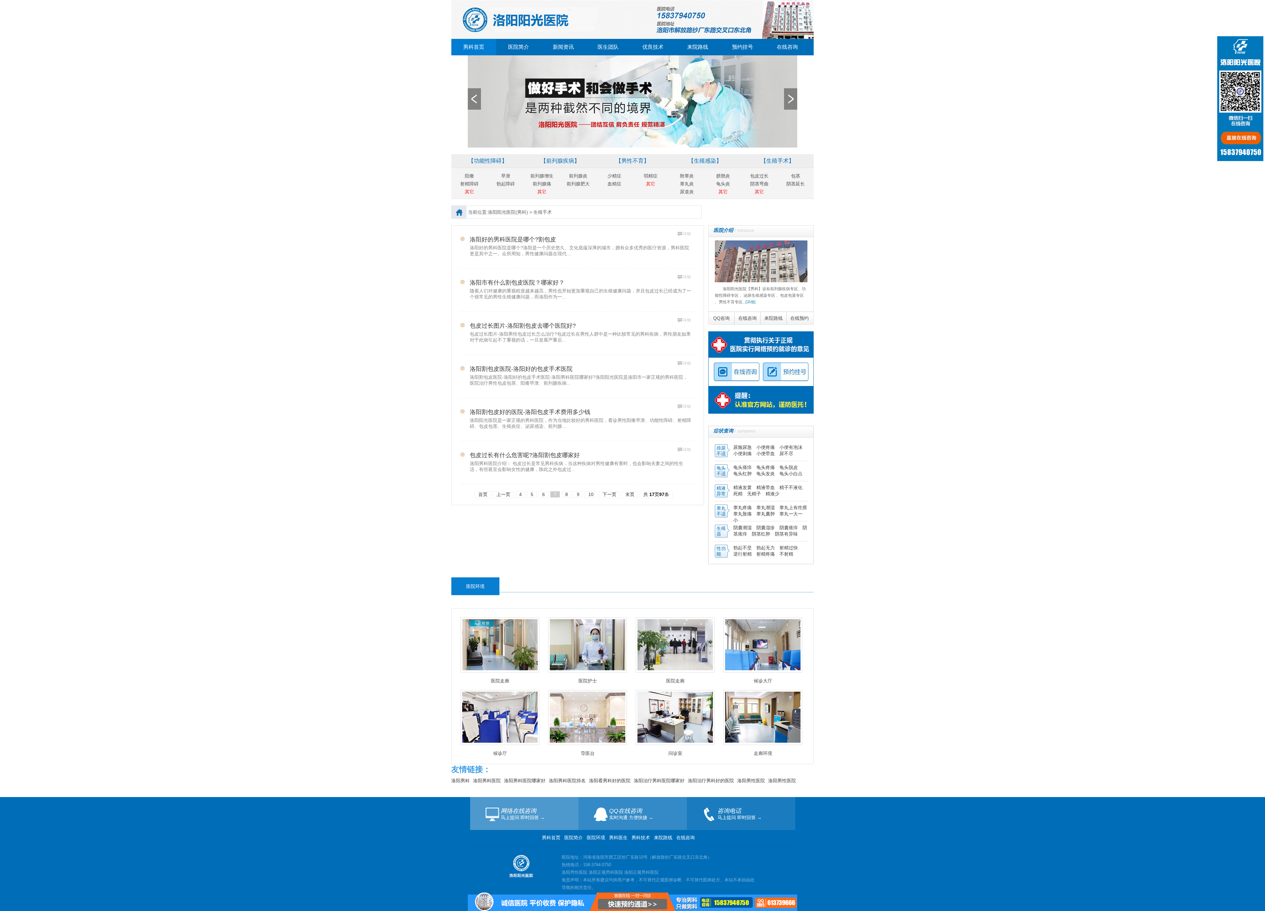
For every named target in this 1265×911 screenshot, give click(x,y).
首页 (483, 494)
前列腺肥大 (578, 183)
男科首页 (473, 47)
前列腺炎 (578, 176)
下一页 (609, 494)
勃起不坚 (742, 547)
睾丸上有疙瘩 (793, 507)
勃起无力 (766, 547)
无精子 (754, 493)
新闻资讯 (563, 47)
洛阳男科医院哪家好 (525, 780)
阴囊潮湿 (742, 527)
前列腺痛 (542, 183)
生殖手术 (542, 212)
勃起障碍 (505, 183)
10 (591, 494)
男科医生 (619, 837)
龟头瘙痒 (743, 467)
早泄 (505, 176)
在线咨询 (787, 47)
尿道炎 (687, 191)
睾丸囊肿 (765, 513)
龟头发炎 (766, 473)
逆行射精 (743, 554)
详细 (687, 234)
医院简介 (518, 47)
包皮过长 (759, 176)
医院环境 (596, 837)
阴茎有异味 (786, 534)
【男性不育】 (632, 161)
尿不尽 (786, 453)
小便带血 (766, 453)
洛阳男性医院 (751, 780)
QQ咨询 (721, 318)
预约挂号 (742, 47)
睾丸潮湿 (766, 507)
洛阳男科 (460, 780)
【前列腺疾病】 (560, 161)
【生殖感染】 (705, 161)
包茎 (795, 176)
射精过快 (788, 547)
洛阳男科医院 (487, 780)
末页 (629, 494)
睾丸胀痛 (743, 513)
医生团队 (608, 47)
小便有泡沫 (790, 447)
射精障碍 (469, 183)
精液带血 (766, 487)
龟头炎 (723, 183)
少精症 (614, 176)
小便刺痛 (743, 453)
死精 (738, 493)
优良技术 (652, 47)
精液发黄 (742, 487)
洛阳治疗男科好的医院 (711, 780)
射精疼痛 (766, 554)
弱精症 (651, 176)
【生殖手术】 (777, 161)
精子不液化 (790, 487)
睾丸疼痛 (742, 507)
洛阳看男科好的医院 (610, 780)
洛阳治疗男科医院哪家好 (659, 780)
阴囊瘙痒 (789, 527)
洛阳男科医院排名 (567, 780)
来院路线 (697, 47)
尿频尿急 (743, 447)
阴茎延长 (795, 183)
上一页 (503, 494)
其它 (469, 191)
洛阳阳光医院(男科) (508, 212)
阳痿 (469, 176)
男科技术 (641, 837)
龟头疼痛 (766, 467)
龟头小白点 (790, 473)
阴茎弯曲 (759, 183)
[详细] (750, 302)
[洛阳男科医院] (632, 2)
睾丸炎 (687, 183)
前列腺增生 (541, 176)
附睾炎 (687, 176)
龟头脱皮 (788, 467)
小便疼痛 (766, 447)
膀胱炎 (723, 176)
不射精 (786, 554)
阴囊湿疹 (766, 527)
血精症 (614, 183)
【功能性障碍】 (487, 161)
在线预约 (799, 318)
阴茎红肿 (761, 534)
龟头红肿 (743, 473)
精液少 (772, 493)
